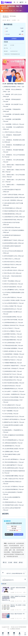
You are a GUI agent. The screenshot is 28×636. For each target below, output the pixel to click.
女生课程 (6, 10)
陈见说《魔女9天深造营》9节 (17, 613)
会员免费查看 (19, 534)
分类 (8, 634)
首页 (9, 20)
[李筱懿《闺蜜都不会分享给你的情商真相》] (6, 598)
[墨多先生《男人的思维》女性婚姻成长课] (6, 607)
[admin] (2, 10)
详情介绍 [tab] (6, 16)
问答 (14, 634)
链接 (21, 562)
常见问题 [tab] (13, 16)
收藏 (10, 562)
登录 (22, 2)
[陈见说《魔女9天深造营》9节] (6, 615)
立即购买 (14, 38)
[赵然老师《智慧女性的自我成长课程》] (6, 589)
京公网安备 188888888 (15, 628)
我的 (20, 634)
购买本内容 (9, 534)
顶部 (25, 634)
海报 (16, 562)
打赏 (5, 562)
